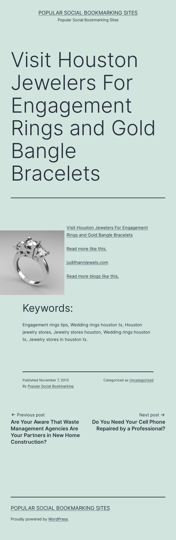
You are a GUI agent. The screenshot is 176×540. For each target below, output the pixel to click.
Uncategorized (141, 380)
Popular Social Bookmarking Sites (88, 13)
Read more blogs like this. (93, 276)
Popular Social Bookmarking (51, 386)
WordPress (58, 519)
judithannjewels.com (87, 262)
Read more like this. (87, 248)
